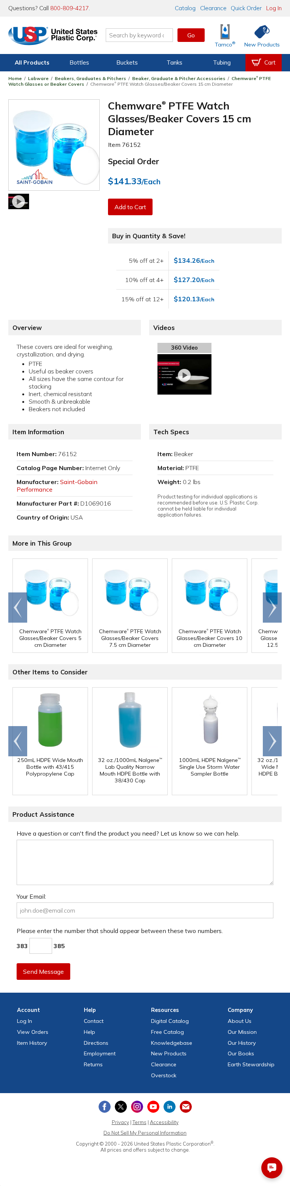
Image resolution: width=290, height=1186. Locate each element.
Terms (140, 1122)
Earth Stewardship (251, 1064)
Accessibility (164, 1122)
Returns (93, 1064)
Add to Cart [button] (130, 207)
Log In (274, 8)
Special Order (133, 161)
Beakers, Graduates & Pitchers (90, 78)
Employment (100, 1053)
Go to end (18, 607)
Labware (38, 78)
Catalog (185, 8)
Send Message (43, 971)
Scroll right (272, 607)
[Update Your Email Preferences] (185, 1106)
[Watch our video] (18, 201)
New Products (169, 1053)
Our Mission (242, 1032)
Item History (32, 1042)
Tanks (174, 62)
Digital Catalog (170, 1021)
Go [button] (191, 35)
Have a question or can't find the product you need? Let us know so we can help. (128, 833)
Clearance (213, 8)
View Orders (32, 1032)
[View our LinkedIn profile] (169, 1106)
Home (15, 78)
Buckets (127, 62)
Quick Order (246, 8)
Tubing (222, 62)
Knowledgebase (171, 1042)
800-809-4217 (69, 8)
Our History (242, 1042)
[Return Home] (52, 36)
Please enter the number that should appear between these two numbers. (120, 931)
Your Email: (31, 896)
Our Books (241, 1053)
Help (89, 1032)
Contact (93, 1021)
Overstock (163, 1075)
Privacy (120, 1122)
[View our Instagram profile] (137, 1106)
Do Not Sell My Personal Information (145, 1133)
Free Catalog (167, 1032)
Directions (96, 1042)
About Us (239, 1021)
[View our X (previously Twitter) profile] (120, 1106)
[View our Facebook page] (104, 1106)
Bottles (79, 62)
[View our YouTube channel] (153, 1106)
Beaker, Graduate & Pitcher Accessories (178, 78)
